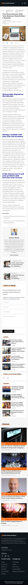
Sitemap (3, 573)
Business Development (18, 571)
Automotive (15, 566)
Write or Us (4, 566)
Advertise (3, 569)
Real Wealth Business (11, 581)
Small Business (16, 569)
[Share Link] (3, 43)
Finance (14, 564)
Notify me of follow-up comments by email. (14, 297)
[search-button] (22, 3)
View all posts (14, 255)
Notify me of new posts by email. (12, 299)
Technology (15, 562)
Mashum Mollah (7, 20)
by (13, 345)
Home (3, 10)
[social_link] (3, 377)
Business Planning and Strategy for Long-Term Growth (9, 11)
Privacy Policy (5, 571)
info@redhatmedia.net (6, 550)
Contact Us (4, 564)
